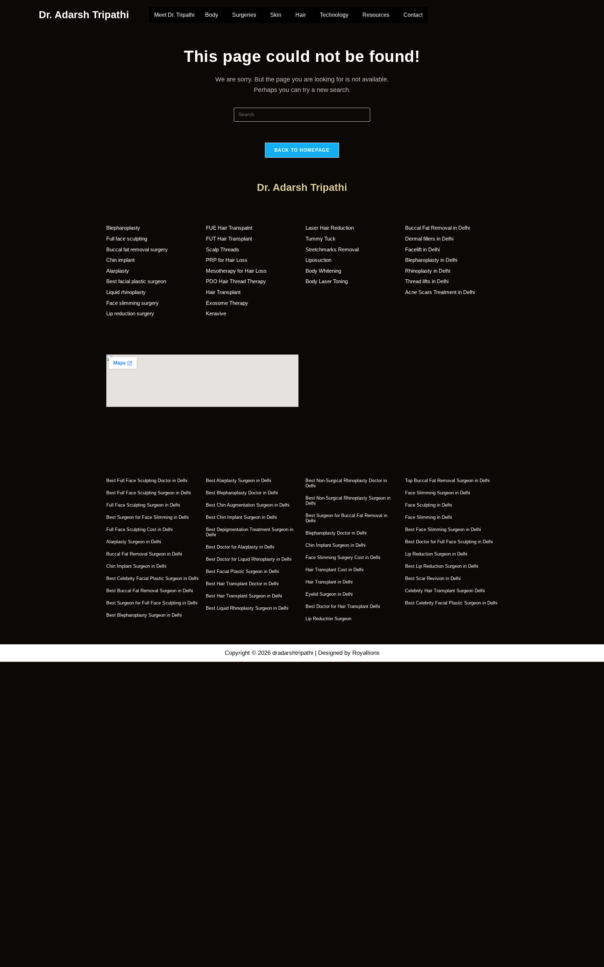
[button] (213, 15)
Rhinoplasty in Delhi (427, 271)
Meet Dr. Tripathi (174, 15)
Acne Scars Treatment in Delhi (440, 292)
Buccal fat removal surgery (137, 249)
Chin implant (120, 260)
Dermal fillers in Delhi (429, 239)
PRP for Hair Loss (226, 260)
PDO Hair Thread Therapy (236, 281)
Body (211, 15)
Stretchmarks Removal (332, 249)
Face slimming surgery (132, 303)
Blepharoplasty (123, 228)
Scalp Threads (222, 249)
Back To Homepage (302, 150)
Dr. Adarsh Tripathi (84, 14)
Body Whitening (323, 271)
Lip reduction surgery (130, 313)
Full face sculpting (126, 239)
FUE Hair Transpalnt (229, 228)
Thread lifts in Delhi (426, 281)
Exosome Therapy (227, 303)
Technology (334, 15)
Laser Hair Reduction (329, 228)
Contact (413, 15)
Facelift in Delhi (422, 249)
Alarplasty (117, 271)
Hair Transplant (223, 292)
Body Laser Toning (326, 281)
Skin (275, 15)
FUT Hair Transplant (229, 239)
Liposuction (318, 260)
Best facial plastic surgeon (136, 281)
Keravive (216, 313)
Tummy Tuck (320, 239)
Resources (375, 15)
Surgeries (244, 15)
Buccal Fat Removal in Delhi (437, 228)
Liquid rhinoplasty (126, 292)
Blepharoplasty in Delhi (431, 260)
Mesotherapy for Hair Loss (236, 271)
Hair (300, 15)
